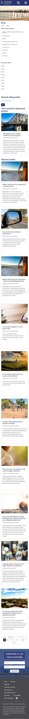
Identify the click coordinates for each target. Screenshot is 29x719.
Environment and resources (9, 41)
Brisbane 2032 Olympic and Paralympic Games (12, 32)
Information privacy (9, 692)
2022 (2, 77)
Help (5, 681)
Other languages (8, 698)
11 (10, 640)
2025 (2, 69)
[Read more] (14, 122)
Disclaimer (7, 695)
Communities (6, 36)
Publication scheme (9, 687)
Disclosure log (8, 690)
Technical (4, 56)
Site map (12, 681)
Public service (6, 47)
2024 (2, 71)
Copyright (7, 684)
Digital (4, 38)
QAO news (5, 50)
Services (4, 53)
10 (7, 640)
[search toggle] (18, 3)
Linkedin (17, 698)
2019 (2, 86)
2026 (2, 66)
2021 (2, 80)
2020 (2, 83)
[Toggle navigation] (25, 3)
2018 (2, 89)
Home (2, 25)
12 (13, 640)
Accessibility (17, 695)
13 (16, 640)
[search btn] (3, 104)
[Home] (6, 3)
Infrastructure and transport (9, 44)
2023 (2, 74)
